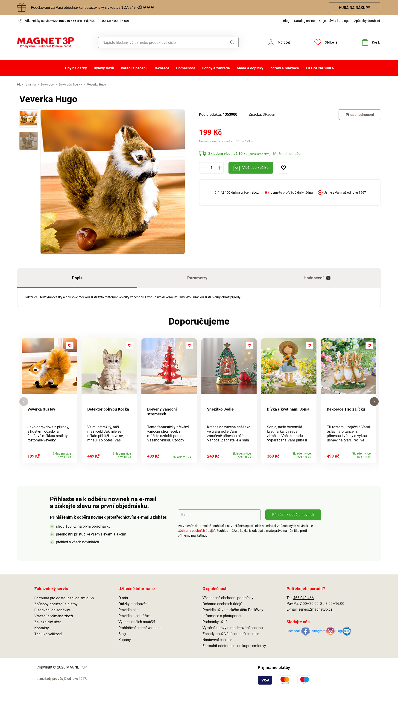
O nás (123, 598)
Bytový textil (104, 68)
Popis (77, 277)
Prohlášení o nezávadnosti (139, 628)
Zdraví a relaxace (284, 68)
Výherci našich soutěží (136, 622)
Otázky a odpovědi (133, 604)
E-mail (186, 514)
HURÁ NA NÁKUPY (354, 8)
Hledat (227, 42)
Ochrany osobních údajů (196, 530)
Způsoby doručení (367, 21)
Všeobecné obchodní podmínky (227, 598)
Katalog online (304, 21)
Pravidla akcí (128, 610)
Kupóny (124, 640)
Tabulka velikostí (48, 634)
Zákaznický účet (47, 622)
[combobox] (157, 42)
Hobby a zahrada (216, 68)
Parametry (197, 277)
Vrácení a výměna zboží (53, 616)
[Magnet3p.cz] (45, 42)
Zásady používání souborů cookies (230, 634)
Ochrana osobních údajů (222, 604)
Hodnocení (316, 277)
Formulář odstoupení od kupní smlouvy (234, 646)
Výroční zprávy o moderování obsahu (232, 628)
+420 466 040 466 (63, 21)
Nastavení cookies (217, 640)
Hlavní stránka (26, 84)
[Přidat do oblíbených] (283, 168)
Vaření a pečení (133, 68)
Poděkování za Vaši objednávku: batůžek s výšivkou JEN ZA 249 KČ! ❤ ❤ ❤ (92, 7)
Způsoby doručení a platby (56, 604)
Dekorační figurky (70, 84)
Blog (286, 21)
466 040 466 (303, 598)
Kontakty (41, 628)
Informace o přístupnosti (222, 616)
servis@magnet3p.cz (315, 609)
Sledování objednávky (52, 610)
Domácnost (185, 68)
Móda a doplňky (250, 68)
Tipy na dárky (75, 68)
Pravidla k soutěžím (134, 616)
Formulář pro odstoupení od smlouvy (64, 598)
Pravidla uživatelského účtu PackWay (232, 610)
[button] (23, 401)
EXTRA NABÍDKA (320, 68)
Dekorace (161, 68)
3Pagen (269, 114)
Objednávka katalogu (334, 21)
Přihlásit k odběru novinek (293, 514)
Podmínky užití (214, 622)
